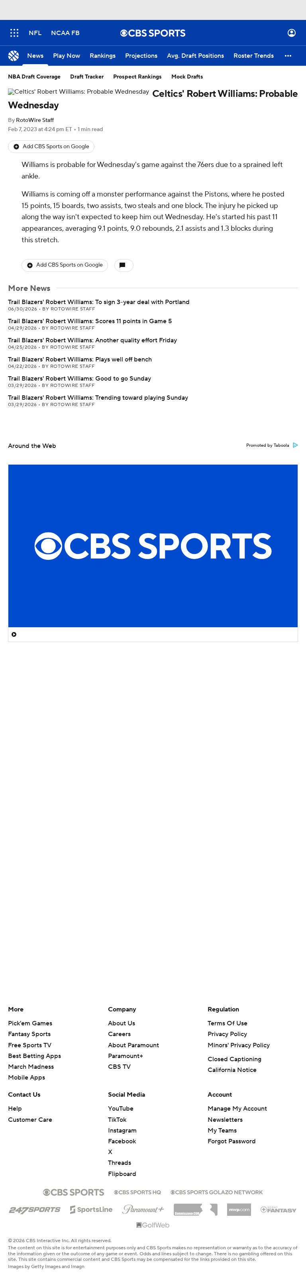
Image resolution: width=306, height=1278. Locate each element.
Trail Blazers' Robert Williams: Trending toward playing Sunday (98, 398)
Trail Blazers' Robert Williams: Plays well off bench (80, 359)
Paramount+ (125, 1056)
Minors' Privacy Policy (239, 1045)
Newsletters (225, 1120)
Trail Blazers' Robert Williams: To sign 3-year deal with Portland (99, 302)
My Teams (222, 1131)
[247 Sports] (35, 1208)
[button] (14, 33)
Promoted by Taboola (267, 445)
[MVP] (239, 1207)
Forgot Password (232, 1141)
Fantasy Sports (29, 1034)
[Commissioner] (196, 1207)
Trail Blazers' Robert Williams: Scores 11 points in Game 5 (90, 321)
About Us (121, 1023)
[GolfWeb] (153, 1225)
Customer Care (30, 1120)
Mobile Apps (26, 1078)
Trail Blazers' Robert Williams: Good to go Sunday (79, 379)
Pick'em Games (30, 1023)
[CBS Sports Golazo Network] (217, 1192)
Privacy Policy (227, 1034)
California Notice (232, 1070)
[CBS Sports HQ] (137, 1192)
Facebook (122, 1141)
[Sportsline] (91, 1208)
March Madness (31, 1067)
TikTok (117, 1120)
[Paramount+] (143, 1208)
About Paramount (133, 1045)
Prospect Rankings (137, 76)
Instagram (122, 1131)
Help (15, 1109)
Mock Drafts (187, 76)
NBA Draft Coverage (34, 76)
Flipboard (122, 1174)
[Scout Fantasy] (279, 1209)
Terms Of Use (227, 1023)
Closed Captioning (234, 1059)
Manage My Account (237, 1109)
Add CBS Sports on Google (56, 146)
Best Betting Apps (34, 1056)
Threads (119, 1163)
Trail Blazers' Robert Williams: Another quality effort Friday (92, 340)
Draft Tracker (87, 76)
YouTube (120, 1109)
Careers (119, 1034)
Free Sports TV (29, 1045)
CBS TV (119, 1067)
